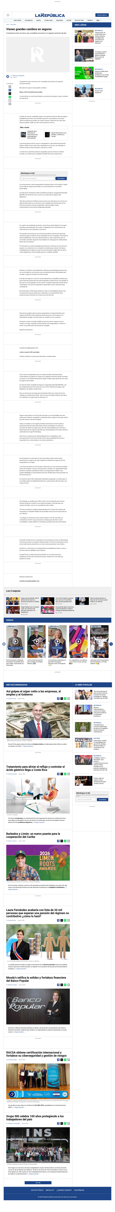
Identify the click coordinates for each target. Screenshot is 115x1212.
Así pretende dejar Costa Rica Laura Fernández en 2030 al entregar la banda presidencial (65, 608)
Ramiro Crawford (12, 841)
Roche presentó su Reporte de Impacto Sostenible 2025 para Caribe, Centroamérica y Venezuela (15, 662)
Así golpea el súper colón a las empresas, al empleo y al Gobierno (33, 693)
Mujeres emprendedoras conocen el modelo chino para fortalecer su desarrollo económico (100, 712)
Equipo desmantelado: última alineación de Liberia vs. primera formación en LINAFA (30, 599)
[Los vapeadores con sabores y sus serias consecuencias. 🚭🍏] (78, 641)
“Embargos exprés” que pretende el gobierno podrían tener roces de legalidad (101, 55)
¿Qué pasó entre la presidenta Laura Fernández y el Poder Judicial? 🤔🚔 (99, 661)
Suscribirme (61, 178)
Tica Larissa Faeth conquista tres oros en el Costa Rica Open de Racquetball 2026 (64, 599)
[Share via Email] (10, 100)
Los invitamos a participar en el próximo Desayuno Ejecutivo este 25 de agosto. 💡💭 (57, 662)
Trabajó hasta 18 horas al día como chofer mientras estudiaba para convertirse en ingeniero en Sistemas (100, 38)
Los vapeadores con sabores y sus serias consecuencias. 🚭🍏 (78, 661)
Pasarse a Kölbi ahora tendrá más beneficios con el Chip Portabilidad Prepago (102, 74)
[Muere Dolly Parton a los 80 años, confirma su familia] (47, 134)
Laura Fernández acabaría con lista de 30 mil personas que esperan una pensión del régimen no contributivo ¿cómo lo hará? (37, 913)
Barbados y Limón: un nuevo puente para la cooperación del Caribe (33, 835)
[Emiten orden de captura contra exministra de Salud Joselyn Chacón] (83, 781)
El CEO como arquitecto (99, 91)
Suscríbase (79, 1190)
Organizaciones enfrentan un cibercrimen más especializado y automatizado (32, 134)
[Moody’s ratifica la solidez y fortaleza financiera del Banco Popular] (38, 1006)
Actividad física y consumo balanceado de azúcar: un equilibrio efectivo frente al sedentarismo (101, 728)
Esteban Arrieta (12, 698)
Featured (97, 738)
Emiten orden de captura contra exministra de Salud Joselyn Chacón (100, 780)
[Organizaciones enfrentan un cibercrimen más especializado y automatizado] (23, 134)
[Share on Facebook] (10, 90)
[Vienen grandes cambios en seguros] (38, 54)
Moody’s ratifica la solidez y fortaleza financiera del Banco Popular (36, 979)
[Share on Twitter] (10, 93)
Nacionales (13, 24)
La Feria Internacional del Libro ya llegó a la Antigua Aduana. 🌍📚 (35, 661)
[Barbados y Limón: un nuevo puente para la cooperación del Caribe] (38, 863)
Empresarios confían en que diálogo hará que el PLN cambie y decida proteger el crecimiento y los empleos (100, 745)
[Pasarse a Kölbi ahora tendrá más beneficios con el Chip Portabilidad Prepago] (84, 73)
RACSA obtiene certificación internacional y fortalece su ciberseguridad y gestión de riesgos (36, 1054)
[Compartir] (10, 104)
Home (7, 24)
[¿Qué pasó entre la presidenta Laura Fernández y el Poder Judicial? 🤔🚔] (99, 641)
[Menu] (8, 15)
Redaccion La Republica (18, 75)
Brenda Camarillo (12, 774)
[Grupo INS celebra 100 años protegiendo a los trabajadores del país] (38, 1145)
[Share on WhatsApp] (10, 97)
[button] (102, 15)
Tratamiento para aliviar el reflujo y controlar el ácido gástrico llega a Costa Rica (35, 768)
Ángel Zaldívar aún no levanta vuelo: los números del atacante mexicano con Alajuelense (30, 609)
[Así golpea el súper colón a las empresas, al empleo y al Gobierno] (38, 720)
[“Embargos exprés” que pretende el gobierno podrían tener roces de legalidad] (84, 55)
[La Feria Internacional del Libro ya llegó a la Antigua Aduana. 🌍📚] (36, 641)
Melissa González (12, 984)
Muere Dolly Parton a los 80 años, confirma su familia (58, 134)
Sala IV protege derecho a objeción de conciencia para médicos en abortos (98, 599)
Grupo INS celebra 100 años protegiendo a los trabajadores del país (35, 1118)
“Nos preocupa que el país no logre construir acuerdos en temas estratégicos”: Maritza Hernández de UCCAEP (101, 694)
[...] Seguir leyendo (27, 746)
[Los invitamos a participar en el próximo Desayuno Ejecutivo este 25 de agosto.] (57, 641)
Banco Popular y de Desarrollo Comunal (41, 1028)
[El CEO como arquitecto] (84, 90)
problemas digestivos (25, 822)
